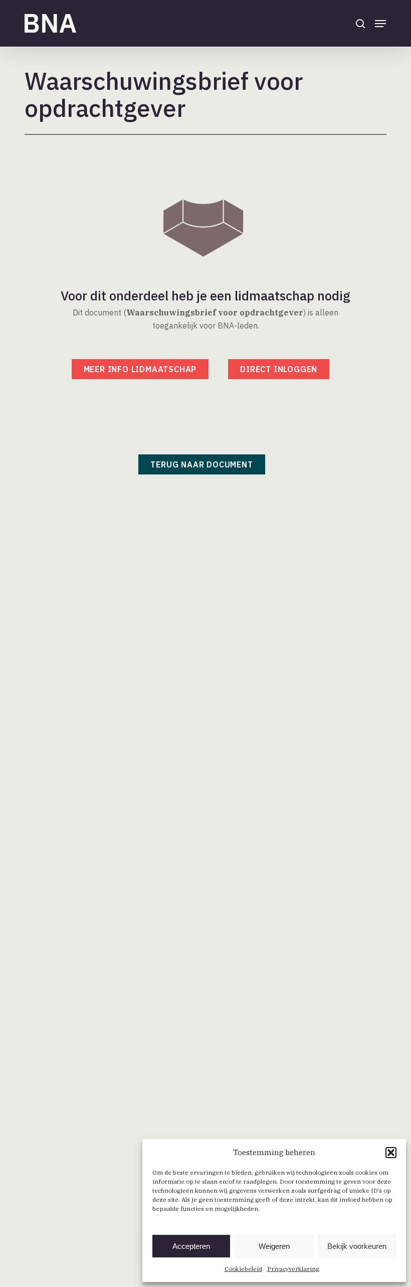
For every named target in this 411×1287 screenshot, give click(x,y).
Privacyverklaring (293, 1268)
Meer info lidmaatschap (140, 369)
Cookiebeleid (243, 1268)
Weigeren (274, 1246)
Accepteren (191, 1246)
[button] (391, 1153)
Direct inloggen (278, 369)
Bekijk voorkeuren (356, 1246)
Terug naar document (201, 464)
